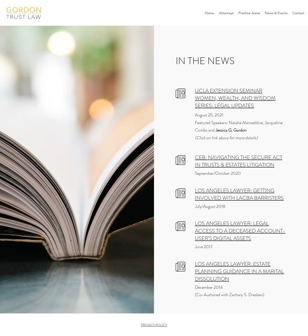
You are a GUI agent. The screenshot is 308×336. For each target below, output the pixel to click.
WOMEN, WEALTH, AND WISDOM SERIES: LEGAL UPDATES (235, 101)
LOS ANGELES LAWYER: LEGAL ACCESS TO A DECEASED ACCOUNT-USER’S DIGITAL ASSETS (240, 231)
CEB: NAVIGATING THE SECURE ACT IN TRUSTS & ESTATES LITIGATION (238, 161)
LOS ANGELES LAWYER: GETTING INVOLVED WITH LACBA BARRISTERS (239, 194)
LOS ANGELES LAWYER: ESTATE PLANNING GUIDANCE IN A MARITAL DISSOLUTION (239, 271)
